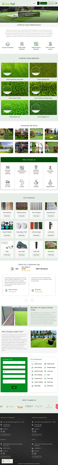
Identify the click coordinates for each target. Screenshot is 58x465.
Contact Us (37, 463)
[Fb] (1, 432)
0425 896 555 (38, 426)
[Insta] (4, 432)
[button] (56, 3)
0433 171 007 (6, 426)
